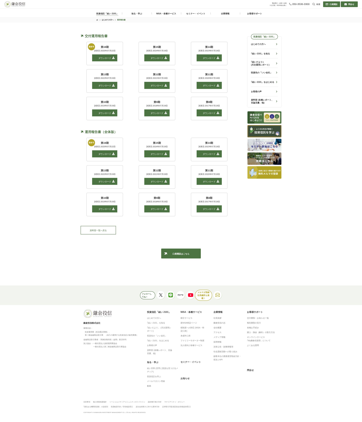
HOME (97, 20)
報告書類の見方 (254, 323)
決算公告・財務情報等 (223, 347)
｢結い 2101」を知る (156, 323)
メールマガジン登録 (156, 381)
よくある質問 (253, 345)
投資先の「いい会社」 (157, 336)
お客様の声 (152, 345)
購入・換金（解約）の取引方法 (261, 332)
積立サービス (186, 318)
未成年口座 (185, 336)
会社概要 (217, 328)
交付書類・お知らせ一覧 (258, 318)
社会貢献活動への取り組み (225, 351)
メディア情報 (219, 337)
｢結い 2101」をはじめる (158, 340)
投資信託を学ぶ (154, 376)
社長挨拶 (217, 318)
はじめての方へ (108, 20)
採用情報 (217, 342)
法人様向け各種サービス (191, 345)
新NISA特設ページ (189, 323)
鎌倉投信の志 (219, 323)
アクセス (217, 332)
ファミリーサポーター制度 (192, 340)
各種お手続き (253, 328)
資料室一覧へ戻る (98, 230)
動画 (149, 386)
